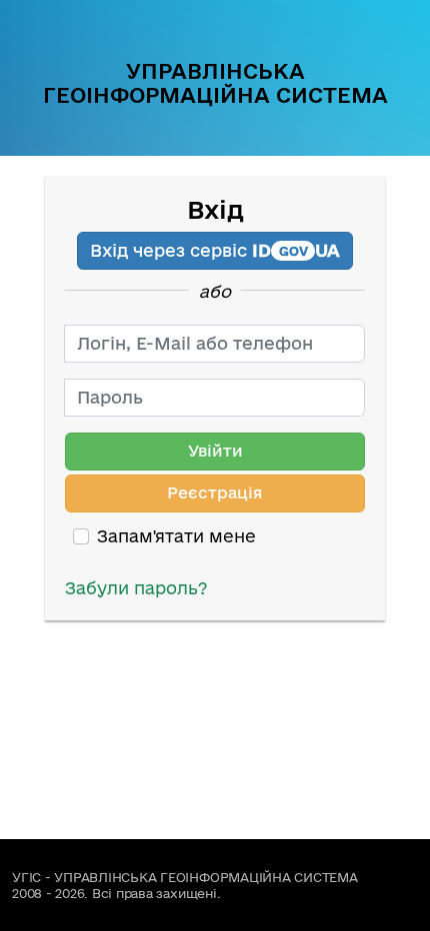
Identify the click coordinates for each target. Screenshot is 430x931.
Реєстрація (215, 492)
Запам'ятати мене (176, 535)
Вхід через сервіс (215, 250)
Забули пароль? (136, 587)
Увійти (215, 451)
